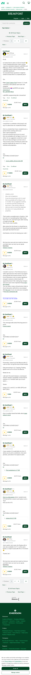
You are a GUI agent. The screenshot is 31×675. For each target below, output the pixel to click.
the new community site (10, 291)
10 (26, 41)
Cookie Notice (18, 661)
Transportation (6, 624)
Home (2, 7)
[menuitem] (24, 3)
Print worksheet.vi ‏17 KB (13, 470)
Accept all (15, 668)
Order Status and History (20, 630)
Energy (17, 621)
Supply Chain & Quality (15, 642)
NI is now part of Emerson (8, 640)
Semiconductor (19, 623)
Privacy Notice (8, 661)
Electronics (12, 621)
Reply (25, 104)
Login (22, 18)
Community (9, 7)
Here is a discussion (9, 497)
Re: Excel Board (7, 115)
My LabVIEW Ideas (8, 91)
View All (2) (5, 100)
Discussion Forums (18, 7)
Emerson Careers (24, 640)
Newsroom (5, 642)
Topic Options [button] (5, 28)
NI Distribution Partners (7, 630)
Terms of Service (16, 632)
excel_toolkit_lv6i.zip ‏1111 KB (14, 161)
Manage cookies (15, 672)
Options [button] (25, 54)
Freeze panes (7, 326)
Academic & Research (7, 619)
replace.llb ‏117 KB (11, 518)
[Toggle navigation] (8, 3)
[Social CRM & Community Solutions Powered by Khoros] (15, 598)
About (16, 640)
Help (28, 18)
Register (16, 18)
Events (23, 642)
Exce (8, 166)
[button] (4, 104)
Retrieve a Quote (7, 632)
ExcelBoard (14, 97)
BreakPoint (19, 9)
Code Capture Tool (11, 82)
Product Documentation (14, 648)
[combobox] (11, 23)
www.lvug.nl (6, 90)
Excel (8, 97)
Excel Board (6, 51)
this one (8, 290)
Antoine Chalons (7, 247)
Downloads (4, 648)
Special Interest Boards (8, 9)
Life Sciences (12, 623)
